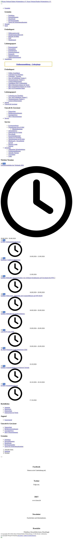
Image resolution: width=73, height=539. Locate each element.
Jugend (7, 102)
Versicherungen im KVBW (16, 139)
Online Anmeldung (14, 73)
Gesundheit (11, 154)
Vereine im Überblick (14, 137)
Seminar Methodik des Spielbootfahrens (13, 314)
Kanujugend (8, 420)
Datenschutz (8, 411)
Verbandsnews (12, 131)
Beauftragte (11, 19)
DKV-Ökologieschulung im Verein (18, 85)
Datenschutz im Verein (15, 132)
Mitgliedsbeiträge (17, 129)
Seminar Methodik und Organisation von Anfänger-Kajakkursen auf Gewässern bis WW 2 (28, 278)
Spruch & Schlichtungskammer (17, 22)
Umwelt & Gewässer (11, 104)
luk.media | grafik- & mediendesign (27, 535)
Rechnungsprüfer (13, 20)
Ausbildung (8, 59)
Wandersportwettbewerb (15, 35)
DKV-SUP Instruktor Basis (16, 88)
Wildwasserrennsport (14, 57)
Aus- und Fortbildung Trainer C (17, 97)
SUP (9, 38)
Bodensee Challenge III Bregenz (10, 260)
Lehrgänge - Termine (14, 76)
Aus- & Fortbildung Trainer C (17, 78)
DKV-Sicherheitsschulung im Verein (19, 86)
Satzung (10, 146)
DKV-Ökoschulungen (15, 116)
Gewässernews (12, 115)
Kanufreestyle (12, 50)
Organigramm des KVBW (16, 127)
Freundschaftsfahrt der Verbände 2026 (12, 165)
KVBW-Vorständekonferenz (9, 385)
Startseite (7, 407)
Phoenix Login (12, 144)
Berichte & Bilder (13, 36)
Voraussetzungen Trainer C (16, 80)
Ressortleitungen (13, 17)
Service (7, 118)
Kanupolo (11, 54)
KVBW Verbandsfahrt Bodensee (11, 242)
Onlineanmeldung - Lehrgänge (28, 64)
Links (10, 156)
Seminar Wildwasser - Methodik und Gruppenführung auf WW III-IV (22, 296)
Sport (6, 25)
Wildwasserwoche (13, 33)
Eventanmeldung (13, 125)
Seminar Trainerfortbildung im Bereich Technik (15, 367)
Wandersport (12, 40)
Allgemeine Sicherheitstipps (16, 149)
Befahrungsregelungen (15, 113)
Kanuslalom (12, 49)
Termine (7, 24)
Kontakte (7, 8)
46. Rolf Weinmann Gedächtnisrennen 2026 (14, 349)
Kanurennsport (12, 47)
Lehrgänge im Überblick (15, 74)
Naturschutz (12, 111)
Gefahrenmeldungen (14, 151)
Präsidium (11, 15)
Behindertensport (13, 55)
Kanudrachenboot (13, 52)
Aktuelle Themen (13, 153)
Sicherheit (8, 148)
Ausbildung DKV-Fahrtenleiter (17, 83)
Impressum (8, 409)
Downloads (11, 134)
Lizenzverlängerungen (15, 81)
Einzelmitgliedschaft (14, 136)
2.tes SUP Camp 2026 (7, 331)
